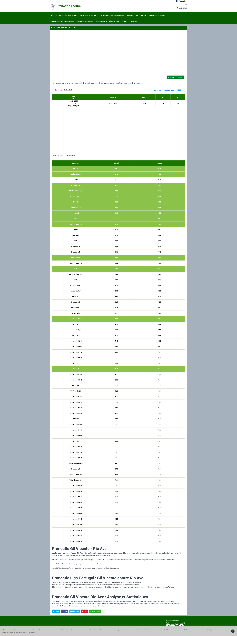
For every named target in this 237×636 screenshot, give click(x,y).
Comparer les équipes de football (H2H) (165, 90)
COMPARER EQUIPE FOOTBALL (137, 15)
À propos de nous (172, 621)
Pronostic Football (69, 6)
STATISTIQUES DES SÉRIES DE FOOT (62, 21)
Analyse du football (175, 77)
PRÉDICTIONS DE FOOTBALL (89, 15)
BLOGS (124, 21)
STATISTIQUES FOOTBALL (157, 15)
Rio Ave (143, 103)
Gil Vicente (113, 103)
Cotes (116, 163)
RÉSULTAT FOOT (114, 21)
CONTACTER (133, 21)
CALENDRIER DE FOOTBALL (85, 21)
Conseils (75, 163)
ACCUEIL (54, 15)
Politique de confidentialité (175, 623)
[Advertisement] (118, 53)
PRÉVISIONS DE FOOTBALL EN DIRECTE (112, 15)
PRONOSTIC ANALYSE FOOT (68, 15)
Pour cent (159, 163)
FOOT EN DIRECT (101, 21)
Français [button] (182, 1)
